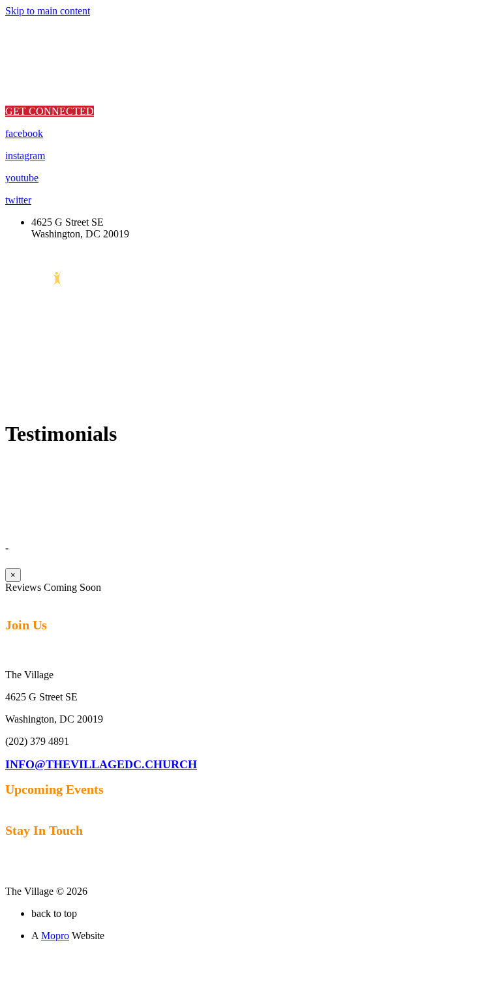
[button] (49, 111)
